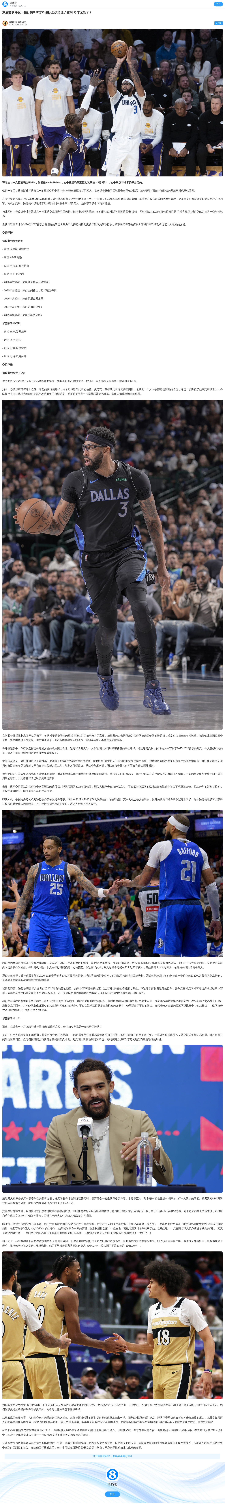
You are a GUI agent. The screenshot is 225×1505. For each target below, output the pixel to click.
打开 (218, 4)
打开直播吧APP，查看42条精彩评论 (112, 1456)
